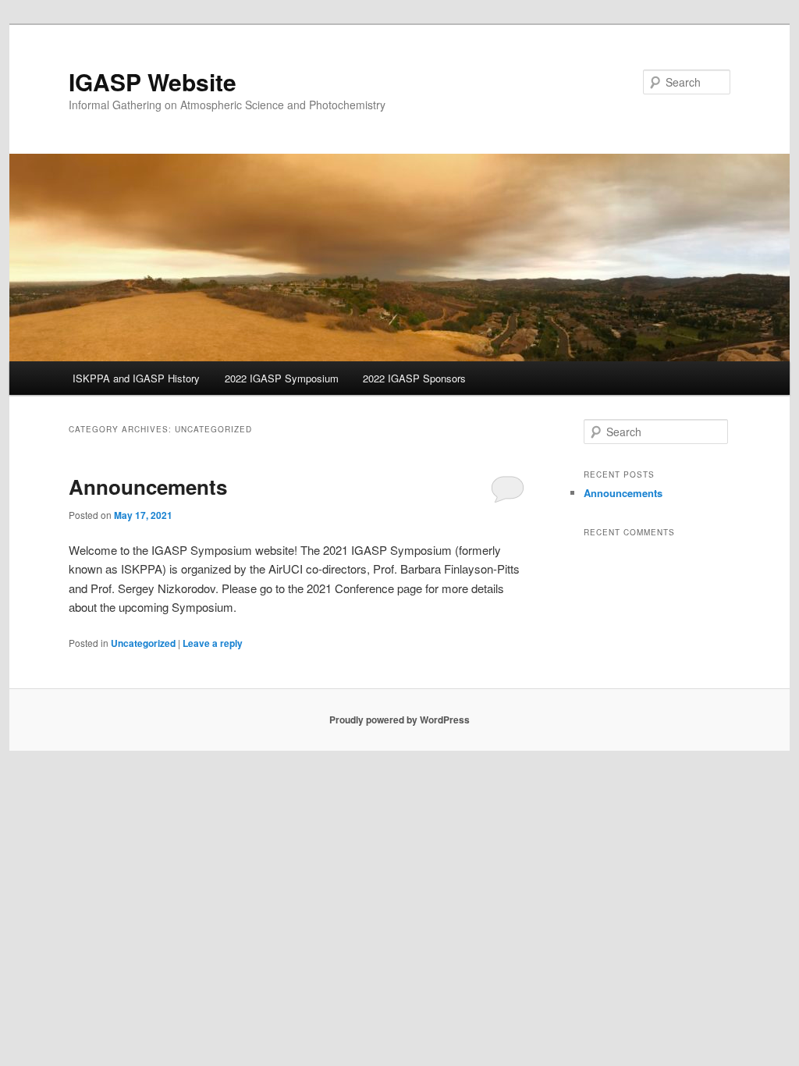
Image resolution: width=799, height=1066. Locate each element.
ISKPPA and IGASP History (136, 378)
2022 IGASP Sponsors (414, 378)
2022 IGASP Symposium (282, 378)
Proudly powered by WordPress (399, 719)
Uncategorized (143, 643)
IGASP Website (152, 81)
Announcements (148, 486)
